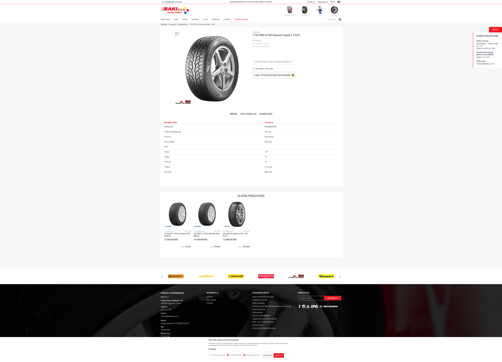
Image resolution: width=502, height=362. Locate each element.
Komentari (265, 114)
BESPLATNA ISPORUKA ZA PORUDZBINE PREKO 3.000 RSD (251, 2)
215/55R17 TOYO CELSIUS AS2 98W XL (206, 235)
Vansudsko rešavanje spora (263, 328)
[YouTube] (308, 306)
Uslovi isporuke (258, 309)
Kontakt (210, 303)
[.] (314, 306)
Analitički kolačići (235, 355)
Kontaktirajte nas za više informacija (273, 62)
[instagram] (303, 306)
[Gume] (305, 10)
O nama (210, 297)
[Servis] (319, 10)
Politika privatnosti (259, 300)
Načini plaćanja (258, 303)
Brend (233, 114)
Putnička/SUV (182, 24)
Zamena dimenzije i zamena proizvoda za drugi (271, 306)
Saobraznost (257, 325)
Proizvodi (172, 24)
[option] (251, 2)
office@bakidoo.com (169, 316)
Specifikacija (248, 114)
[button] (334, 19)
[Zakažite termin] (290, 10)
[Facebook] (299, 306)
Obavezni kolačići (218, 355)
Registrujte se (323, 2)
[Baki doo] (175, 10)
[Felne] (334, 10)
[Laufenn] (227, 226)
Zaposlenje (211, 300)
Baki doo (164, 24)
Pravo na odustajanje (261, 316)
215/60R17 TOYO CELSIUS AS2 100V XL (177, 235)
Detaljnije (212, 349)
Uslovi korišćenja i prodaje (263, 297)
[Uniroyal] (183, 102)
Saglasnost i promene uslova (264, 319)
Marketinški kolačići (253, 355)
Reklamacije (257, 312)
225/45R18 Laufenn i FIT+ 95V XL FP (235, 235)
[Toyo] (168, 226)
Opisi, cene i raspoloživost (263, 322)
